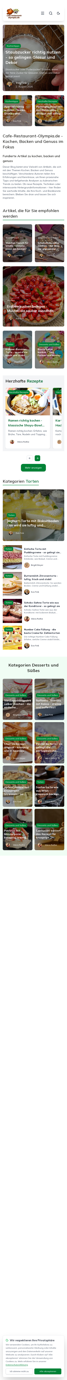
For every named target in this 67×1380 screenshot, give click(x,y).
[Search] (51, 13)
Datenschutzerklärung (17, 1364)
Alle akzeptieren (48, 1371)
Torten (10, 344)
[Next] (37, 458)
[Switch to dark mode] (58, 13)
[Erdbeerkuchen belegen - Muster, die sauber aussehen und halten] (33, 296)
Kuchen (11, 300)
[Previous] (30, 458)
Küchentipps (13, 46)
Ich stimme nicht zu (19, 1371)
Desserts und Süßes (48, 237)
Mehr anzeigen (33, 467)
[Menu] (42, 13)
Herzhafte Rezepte (47, 101)
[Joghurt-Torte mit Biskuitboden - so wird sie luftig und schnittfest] (33, 515)
